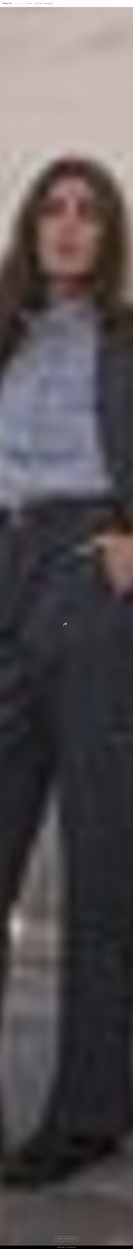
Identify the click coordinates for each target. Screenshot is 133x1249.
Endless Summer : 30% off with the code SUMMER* (66, 1247)
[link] (19, 3)
